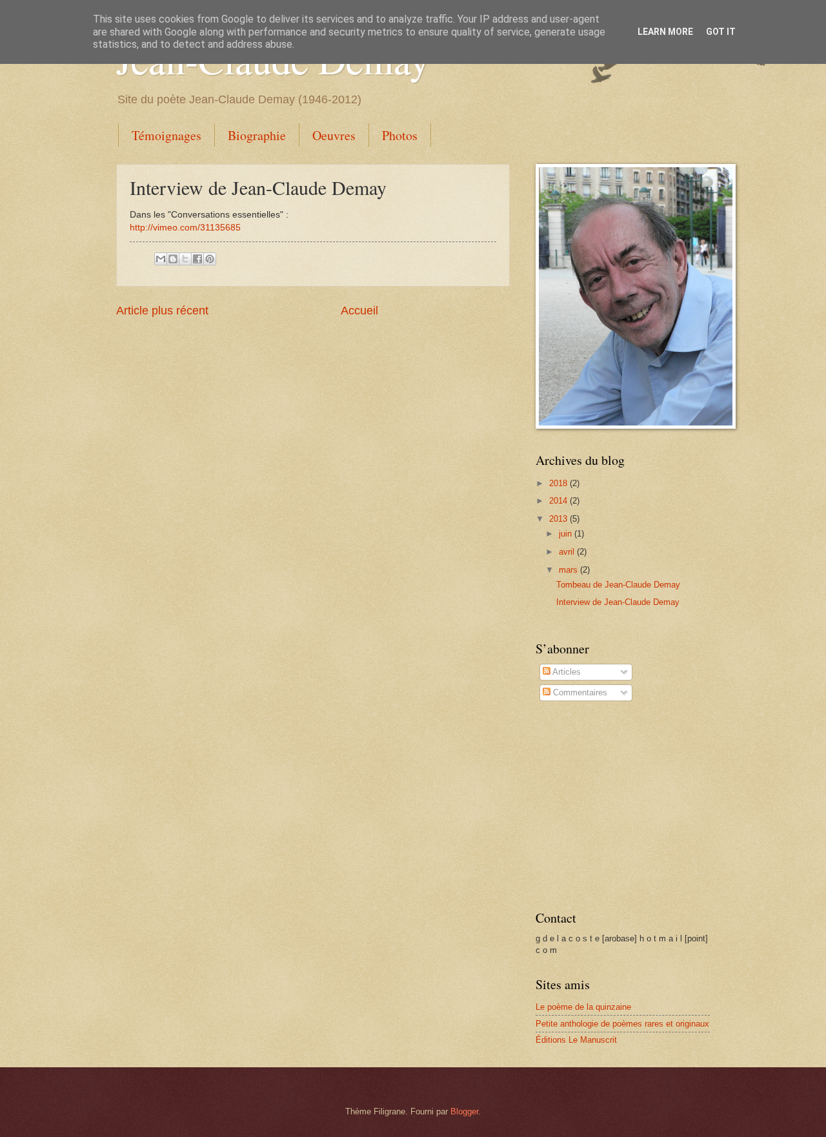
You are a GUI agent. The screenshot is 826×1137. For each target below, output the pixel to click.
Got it (721, 31)
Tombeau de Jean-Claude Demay (618, 584)
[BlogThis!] (172, 258)
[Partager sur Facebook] (197, 258)
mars (569, 570)
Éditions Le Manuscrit (576, 1040)
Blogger (464, 1111)
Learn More (665, 31)
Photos (400, 135)
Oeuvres (334, 135)
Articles (565, 672)
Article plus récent (162, 310)
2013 (559, 519)
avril (568, 552)
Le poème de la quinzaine (583, 1007)
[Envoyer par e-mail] (160, 258)
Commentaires (578, 692)
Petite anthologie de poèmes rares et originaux (622, 1024)
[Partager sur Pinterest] (209, 258)
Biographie (257, 135)
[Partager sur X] (185, 258)
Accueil (359, 310)
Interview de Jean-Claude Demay (618, 602)
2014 (559, 501)
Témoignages (166, 135)
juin (566, 533)
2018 (559, 483)
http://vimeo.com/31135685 (185, 227)
